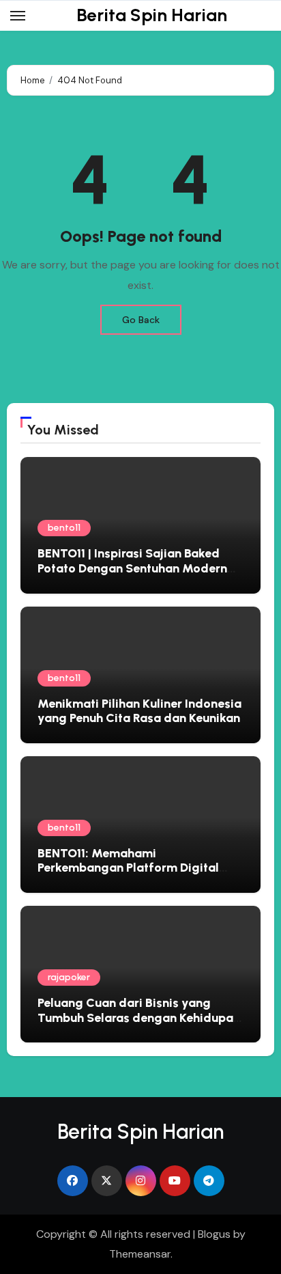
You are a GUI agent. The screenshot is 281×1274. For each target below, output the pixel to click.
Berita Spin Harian (151, 15)
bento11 (64, 528)
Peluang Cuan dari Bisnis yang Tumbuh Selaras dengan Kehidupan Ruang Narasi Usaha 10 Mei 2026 (139, 1017)
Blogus (214, 1234)
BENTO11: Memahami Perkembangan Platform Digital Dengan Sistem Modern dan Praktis (138, 868)
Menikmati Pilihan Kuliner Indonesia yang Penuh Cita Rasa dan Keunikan (139, 711)
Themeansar (140, 1254)
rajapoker (69, 977)
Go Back (141, 320)
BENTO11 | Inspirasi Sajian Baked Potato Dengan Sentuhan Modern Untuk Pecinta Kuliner (132, 568)
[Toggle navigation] (18, 16)
